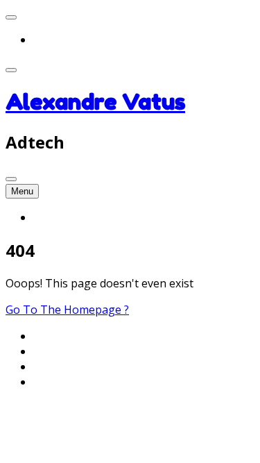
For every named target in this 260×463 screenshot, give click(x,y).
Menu (22, 191)
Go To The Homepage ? (67, 309)
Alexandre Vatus (95, 101)
